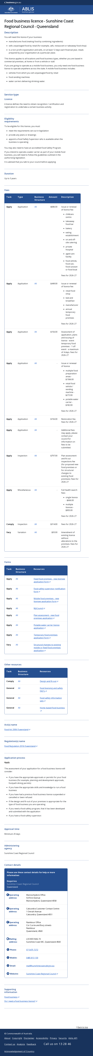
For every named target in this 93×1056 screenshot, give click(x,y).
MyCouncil (39, 608)
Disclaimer (29, 1038)
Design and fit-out (49, 681)
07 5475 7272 (32, 949)
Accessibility (42, 1038)
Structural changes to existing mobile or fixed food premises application (47, 647)
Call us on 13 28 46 (57, 1044)
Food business (11, 997)
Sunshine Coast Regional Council (42, 973)
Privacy (53, 1038)
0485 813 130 (32, 957)
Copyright (17, 1038)
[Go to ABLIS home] (19, 9)
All (36, 206)
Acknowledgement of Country (19, 1051)
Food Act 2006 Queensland (17, 729)
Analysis (21, 1044)
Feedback (31, 1044)
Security (63, 1038)
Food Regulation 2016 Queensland (20, 746)
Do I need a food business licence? (20, 1001)
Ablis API (72, 1038)
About (7, 1038)
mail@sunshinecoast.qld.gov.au (40, 965)
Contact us (9, 1044)
